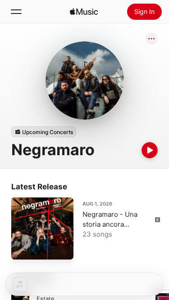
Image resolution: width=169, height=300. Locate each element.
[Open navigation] (16, 12)
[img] (84, 12)
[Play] (150, 150)
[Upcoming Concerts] (43, 131)
